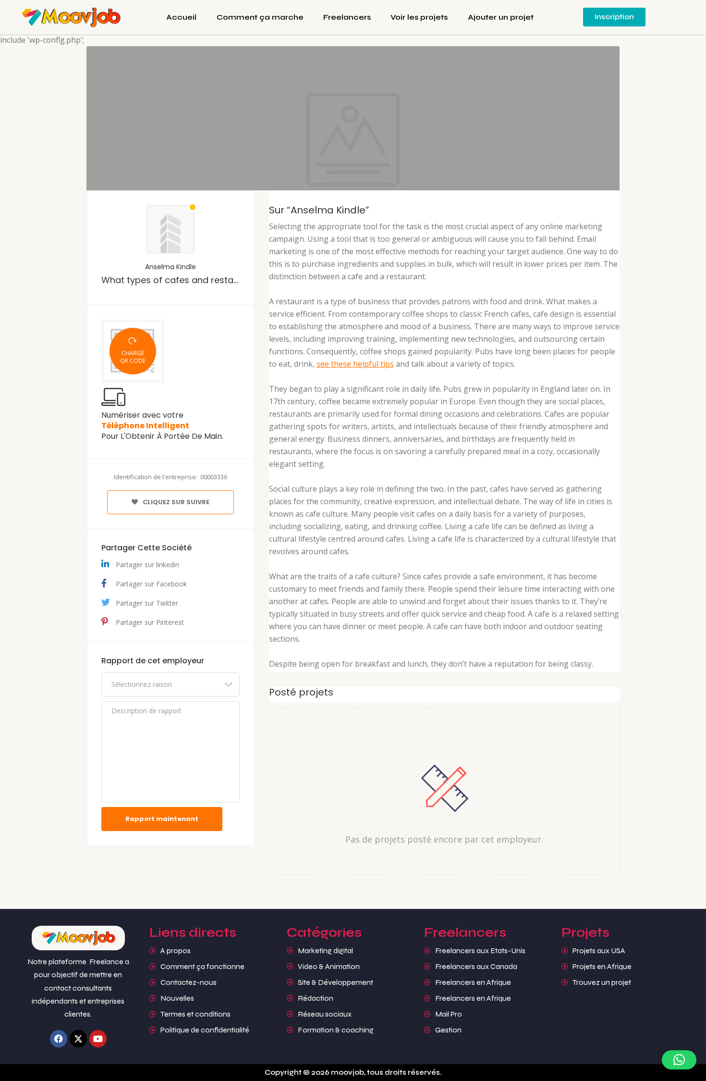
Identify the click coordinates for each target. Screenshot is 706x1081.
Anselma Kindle (170, 267)
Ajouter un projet (501, 17)
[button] (679, 1059)
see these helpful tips (355, 364)
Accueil (181, 17)
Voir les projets (419, 17)
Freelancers (347, 17)
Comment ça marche (260, 17)
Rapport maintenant (161, 818)
